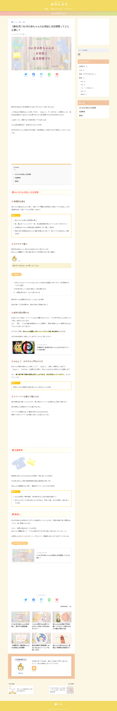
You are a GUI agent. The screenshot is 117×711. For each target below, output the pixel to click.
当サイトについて (57, 9)
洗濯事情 (18, 178)
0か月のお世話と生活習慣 (23, 174)
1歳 (83, 84)
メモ (81, 70)
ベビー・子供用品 (87, 88)
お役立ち (83, 66)
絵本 (83, 91)
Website (34, 671)
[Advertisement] (41, 92)
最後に (17, 181)
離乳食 (83, 94)
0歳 (70, 606)
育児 (46, 9)
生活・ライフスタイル (87, 74)
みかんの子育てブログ (58, 13)
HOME (60, 704)
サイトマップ (69, 9)
